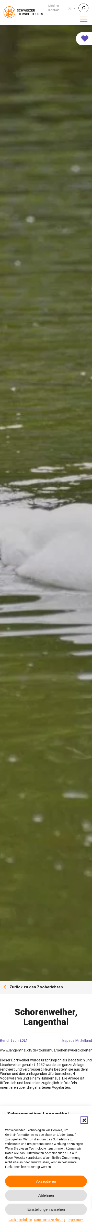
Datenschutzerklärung (49, 1220)
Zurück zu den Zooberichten (36, 987)
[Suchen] (83, 8)
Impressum (76, 1220)
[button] (84, 1120)
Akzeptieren (46, 1181)
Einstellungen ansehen (46, 1209)
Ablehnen (46, 1195)
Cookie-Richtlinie (20, 1220)
